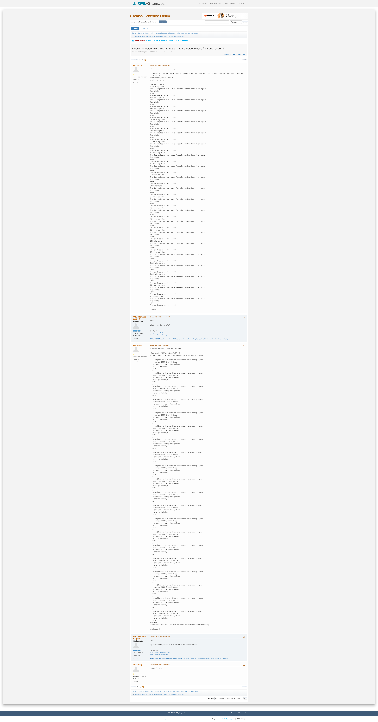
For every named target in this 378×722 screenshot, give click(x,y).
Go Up (133, 687)
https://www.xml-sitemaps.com (160, 333)
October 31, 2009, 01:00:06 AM (160, 636)
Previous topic (230, 54)
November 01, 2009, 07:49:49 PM (160, 664)
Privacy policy (139, 719)
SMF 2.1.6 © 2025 (173, 713)
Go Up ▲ (245, 713)
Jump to (210, 698)
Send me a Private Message (159, 335)
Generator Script (216, 3)
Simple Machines (184, 713)
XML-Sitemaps (227, 719)
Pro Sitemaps (161, 719)
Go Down (134, 60)
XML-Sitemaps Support (139, 318)
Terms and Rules (236, 713)
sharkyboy (137, 65)
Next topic (242, 54)
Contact (151, 719)
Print (244, 60)
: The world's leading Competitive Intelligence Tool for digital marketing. (189, 339)
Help (228, 713)
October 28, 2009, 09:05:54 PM (160, 317)
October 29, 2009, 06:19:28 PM (159, 345)
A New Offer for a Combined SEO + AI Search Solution (160, 40)
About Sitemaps (230, 3)
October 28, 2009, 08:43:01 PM (160, 65)
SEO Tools (241, 3)
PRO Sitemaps (203, 3)
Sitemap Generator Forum (150, 16)
